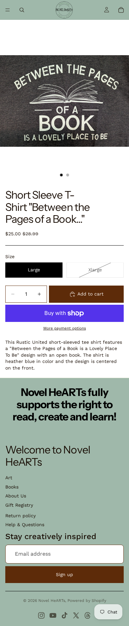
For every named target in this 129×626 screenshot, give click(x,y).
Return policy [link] (20, 515)
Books (12, 486)
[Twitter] (76, 615)
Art (8, 477)
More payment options (64, 328)
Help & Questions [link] (24, 524)
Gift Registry (19, 505)
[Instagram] (41, 615)
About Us (15, 495)
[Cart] (121, 10)
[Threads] (88, 615)
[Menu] (7, 10)
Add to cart (90, 293)
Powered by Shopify (86, 600)
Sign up (64, 574)
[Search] (22, 10)
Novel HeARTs (51, 600)
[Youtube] (53, 615)
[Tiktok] (64, 615)
